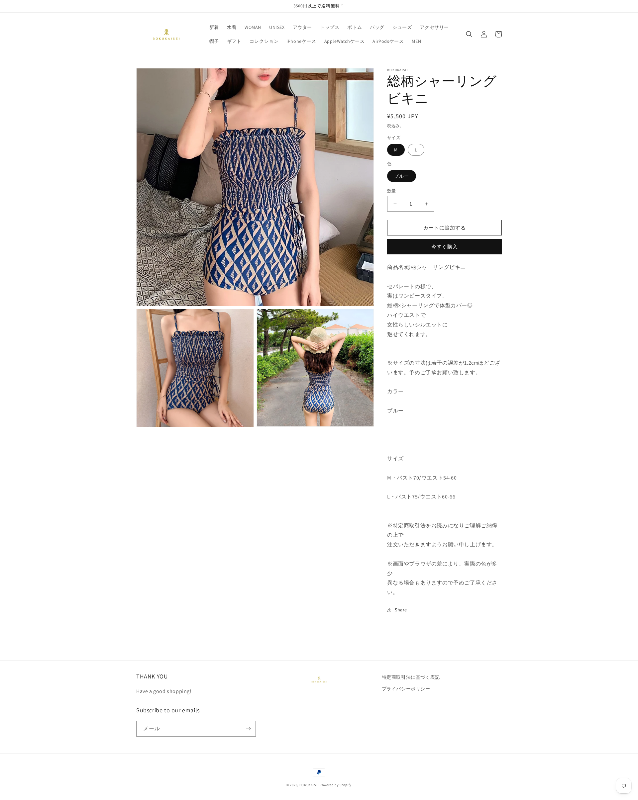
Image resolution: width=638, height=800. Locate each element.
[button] (469, 34)
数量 (391, 191)
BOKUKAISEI (309, 785)
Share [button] (401, 610)
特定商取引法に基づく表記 (413, 677)
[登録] (248, 729)
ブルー (401, 176)
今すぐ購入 (444, 246)
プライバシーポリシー (406, 689)
